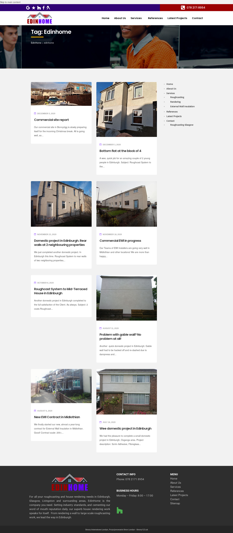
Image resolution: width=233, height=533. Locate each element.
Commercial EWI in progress (120, 240)
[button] (137, 18)
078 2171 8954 (134, 479)
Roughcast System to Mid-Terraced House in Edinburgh (60, 291)
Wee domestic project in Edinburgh (125, 428)
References (155, 18)
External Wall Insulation (182, 106)
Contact (197, 18)
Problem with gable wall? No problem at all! (120, 336)
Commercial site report (51, 120)
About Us (120, 18)
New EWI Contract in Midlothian (57, 417)
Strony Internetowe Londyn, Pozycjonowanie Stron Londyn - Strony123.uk (116, 530)
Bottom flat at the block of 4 (120, 151)
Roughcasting (177, 97)
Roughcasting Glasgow (181, 125)
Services (136, 18)
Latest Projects (177, 18)
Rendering (175, 102)
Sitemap (175, 503)
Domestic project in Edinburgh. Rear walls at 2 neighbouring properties (60, 242)
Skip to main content (10, 2)
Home (105, 18)
